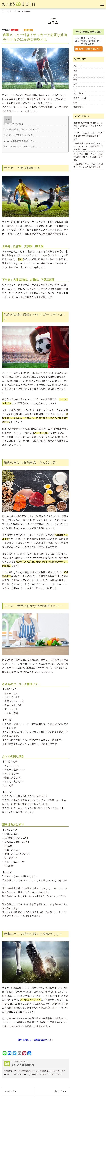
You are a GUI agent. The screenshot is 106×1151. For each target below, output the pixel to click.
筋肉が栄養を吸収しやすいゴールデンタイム (21, 129)
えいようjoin (6, 11)
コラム (16, 11)
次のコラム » (60, 1091)
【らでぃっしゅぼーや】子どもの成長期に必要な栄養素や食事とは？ (87, 136)
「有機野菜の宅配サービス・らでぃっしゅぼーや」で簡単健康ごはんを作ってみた (87, 146)
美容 (75, 84)
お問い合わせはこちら (90, 49)
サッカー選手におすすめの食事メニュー (20, 141)
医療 (75, 70)
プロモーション (80, 98)
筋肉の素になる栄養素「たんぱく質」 (19, 135)
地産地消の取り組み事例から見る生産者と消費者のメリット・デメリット (87, 126)
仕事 (75, 102)
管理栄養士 (26, 11)
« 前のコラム (10, 1091)
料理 (21, 30)
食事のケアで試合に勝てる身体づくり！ (20, 147)
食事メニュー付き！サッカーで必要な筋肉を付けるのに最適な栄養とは (87, 157)
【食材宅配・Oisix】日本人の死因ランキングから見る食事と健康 (88, 165)
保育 (75, 75)
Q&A (75, 89)
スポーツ (15, 30)
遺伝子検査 (78, 93)
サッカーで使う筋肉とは (13, 124)
